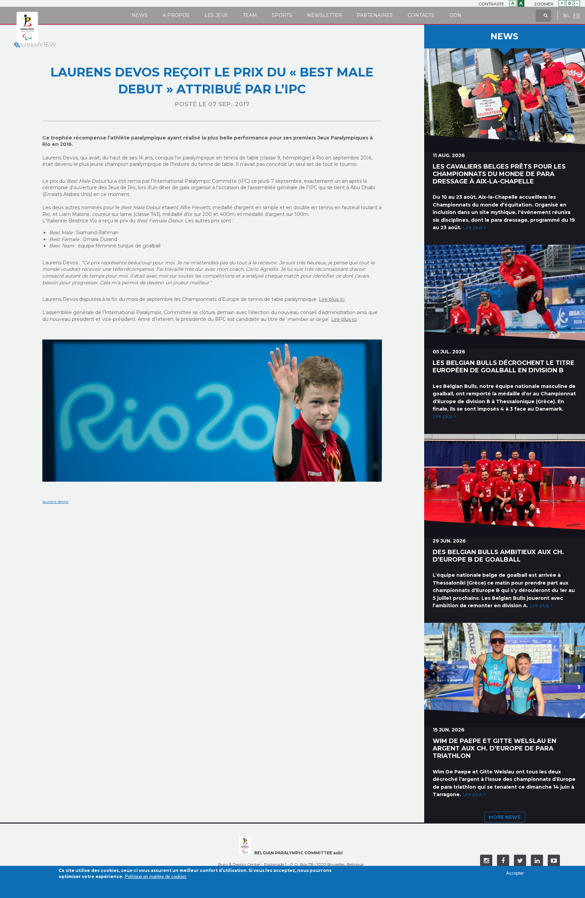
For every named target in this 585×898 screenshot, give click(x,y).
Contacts (421, 15)
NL (566, 15)
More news (505, 817)
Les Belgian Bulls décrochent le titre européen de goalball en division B (504, 366)
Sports (282, 15)
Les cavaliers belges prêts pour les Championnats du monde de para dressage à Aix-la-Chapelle (499, 174)
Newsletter (324, 15)
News (140, 15)
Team (250, 15)
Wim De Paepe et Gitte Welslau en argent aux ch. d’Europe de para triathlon (494, 748)
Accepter (515, 872)
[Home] (27, 27)
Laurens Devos (55, 501)
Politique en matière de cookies (156, 876)
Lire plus (473, 227)
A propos (176, 15)
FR (576, 15)
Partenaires (375, 15)
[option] (212, 411)
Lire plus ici (332, 299)
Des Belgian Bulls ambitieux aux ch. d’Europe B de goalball (498, 555)
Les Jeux (216, 15)
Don (455, 15)
